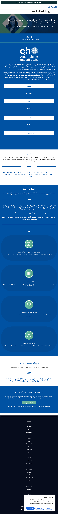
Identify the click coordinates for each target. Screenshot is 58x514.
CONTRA (29, 424)
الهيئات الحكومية (29, 449)
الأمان (29, 480)
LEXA (29, 429)
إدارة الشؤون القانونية (29, 441)
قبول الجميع (30, 508)
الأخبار (29, 475)
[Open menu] (4, 6)
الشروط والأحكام (29, 477)
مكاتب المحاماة (29, 443)
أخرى (29, 452)
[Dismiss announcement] (55, 2)
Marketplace (29, 432)
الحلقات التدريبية (29, 494)
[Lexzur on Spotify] (21, 510)
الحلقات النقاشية (29, 492)
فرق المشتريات (29, 446)
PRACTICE (29, 426)
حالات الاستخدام (29, 463)
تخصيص (48, 508)
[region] (39, 503)
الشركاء (29, 472)
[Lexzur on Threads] (23, 510)
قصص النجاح (29, 460)
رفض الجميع (39, 508)
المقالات (29, 489)
